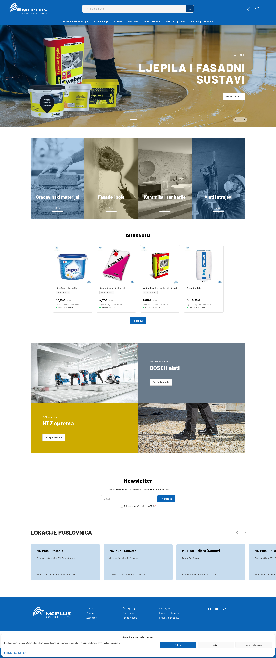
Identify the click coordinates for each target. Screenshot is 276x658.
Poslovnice (128, 613)
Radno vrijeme (130, 617)
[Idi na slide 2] (133, 120)
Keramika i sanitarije (126, 21)
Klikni (57, 208)
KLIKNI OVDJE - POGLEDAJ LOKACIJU (56, 574)
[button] (201, 281)
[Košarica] (265, 8)
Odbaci (216, 645)
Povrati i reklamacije (169, 613)
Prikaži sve (138, 320)
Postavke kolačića (253, 645)
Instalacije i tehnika (201, 21)
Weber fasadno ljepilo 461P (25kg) (159, 287)
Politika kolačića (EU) (169, 617)
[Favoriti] (257, 8)
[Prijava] (248, 8)
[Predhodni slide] (236, 119)
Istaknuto (138, 235)
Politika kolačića (10, 653)
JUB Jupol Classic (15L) (67, 287)
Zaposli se (91, 617)
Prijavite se (166, 498)
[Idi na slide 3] (142, 120)
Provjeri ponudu (234, 96)
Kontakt (90, 608)
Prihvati (178, 645)
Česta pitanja (129, 608)
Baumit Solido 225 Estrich (112, 287)
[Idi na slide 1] (124, 120)
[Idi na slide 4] (152, 120)
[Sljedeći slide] (243, 119)
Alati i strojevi (152, 21)
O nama (90, 613)
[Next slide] (220, 265)
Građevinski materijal (75, 21)
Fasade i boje (101, 21)
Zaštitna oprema (175, 21)
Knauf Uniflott (193, 287)
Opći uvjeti (22, 653)
